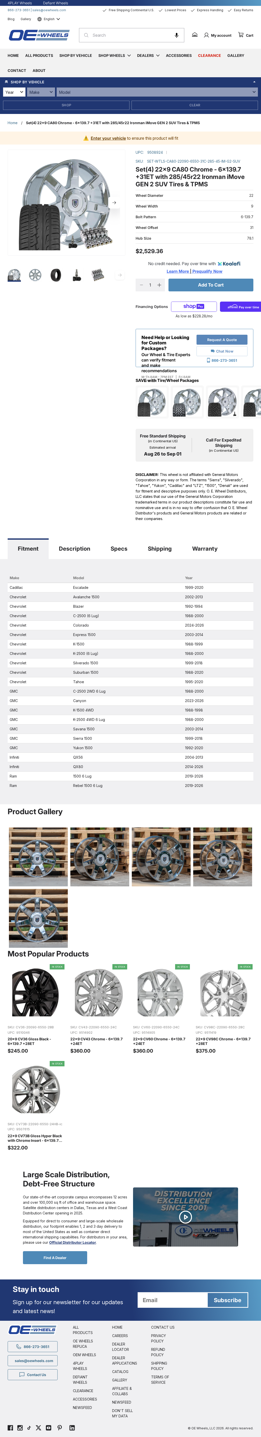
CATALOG (120, 1371)
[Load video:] (185, 1217)
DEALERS (145, 55)
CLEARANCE (83, 1391)
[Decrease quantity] (141, 285)
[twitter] (38, 1428)
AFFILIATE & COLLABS (122, 1391)
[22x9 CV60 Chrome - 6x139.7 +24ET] (162, 1009)
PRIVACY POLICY (158, 1338)
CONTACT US (163, 1327)
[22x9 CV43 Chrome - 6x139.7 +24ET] (99, 1009)
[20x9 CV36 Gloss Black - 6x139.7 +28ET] (36, 1009)
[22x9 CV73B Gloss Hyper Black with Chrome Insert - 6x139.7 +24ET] (36, 1106)
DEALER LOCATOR (120, 1347)
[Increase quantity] (159, 285)
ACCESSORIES (85, 1399)
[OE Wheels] (39, 35)
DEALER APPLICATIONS (124, 1360)
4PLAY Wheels (20, 3)
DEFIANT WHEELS (80, 1379)
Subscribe (227, 1300)
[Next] (114, 203)
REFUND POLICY (158, 1352)
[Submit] (84, 35)
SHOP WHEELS (111, 55)
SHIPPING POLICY (159, 1366)
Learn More (178, 271)
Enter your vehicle (108, 138)
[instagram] (20, 1428)
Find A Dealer (55, 1257)
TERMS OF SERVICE (160, 1379)
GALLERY (119, 1380)
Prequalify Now (207, 271)
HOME (117, 1327)
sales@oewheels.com (49, 10)
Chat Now (224, 351)
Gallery (26, 19)
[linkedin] (72, 1428)
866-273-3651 (19, 10)
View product (36, 1015)
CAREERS (120, 1336)
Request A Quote (222, 340)
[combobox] (131, 35)
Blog (11, 19)
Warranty (205, 548)
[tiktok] (29, 1428)
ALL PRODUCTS (83, 1330)
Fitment (28, 548)
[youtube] (48, 1428)
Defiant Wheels (55, 3)
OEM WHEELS (84, 1355)
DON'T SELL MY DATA (122, 1413)
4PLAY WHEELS (80, 1366)
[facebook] (10, 1428)
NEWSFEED (82, 1407)
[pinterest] (60, 1428)
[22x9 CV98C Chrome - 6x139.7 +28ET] (224, 1009)
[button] (176, 35)
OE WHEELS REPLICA (83, 1344)
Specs (119, 548)
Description (74, 548)
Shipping (160, 548)
